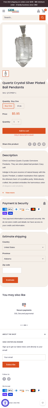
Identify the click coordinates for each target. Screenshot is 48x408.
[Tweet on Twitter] (39, 144)
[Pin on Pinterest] (34, 144)
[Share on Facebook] (30, 144)
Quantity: (6, 122)
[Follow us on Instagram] (9, 379)
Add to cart (24, 131)
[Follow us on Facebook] (4, 379)
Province (6, 253)
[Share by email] (44, 144)
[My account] (38, 11)
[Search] (42, 17)
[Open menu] (3, 11)
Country (5, 242)
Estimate (10, 280)
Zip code (6, 265)
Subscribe (10, 365)
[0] (43, 11)
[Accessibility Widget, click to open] (5, 403)
